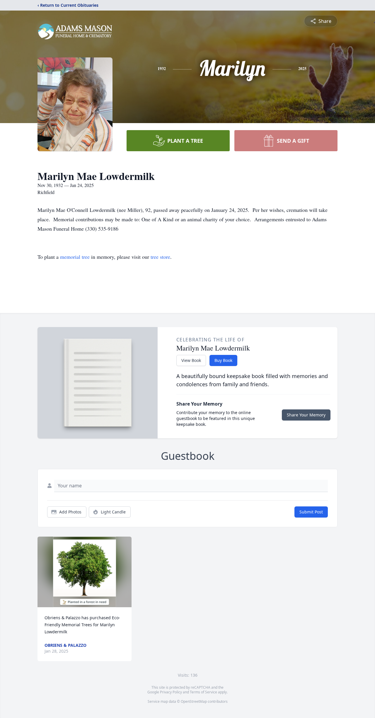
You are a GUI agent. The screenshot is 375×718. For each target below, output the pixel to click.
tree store (160, 256)
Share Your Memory (306, 415)
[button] (84, 572)
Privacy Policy (171, 692)
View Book (191, 360)
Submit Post (311, 512)
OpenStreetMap (194, 701)
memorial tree (75, 256)
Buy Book (223, 360)
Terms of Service (203, 692)
